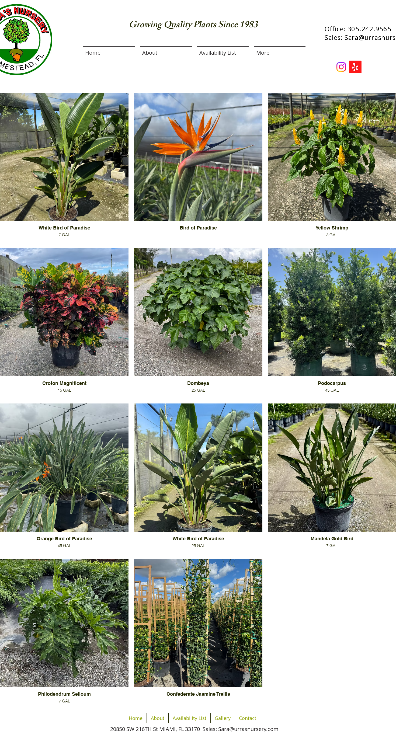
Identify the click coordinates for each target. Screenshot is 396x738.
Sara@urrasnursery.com (248, 729)
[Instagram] (341, 67)
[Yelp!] (355, 67)
